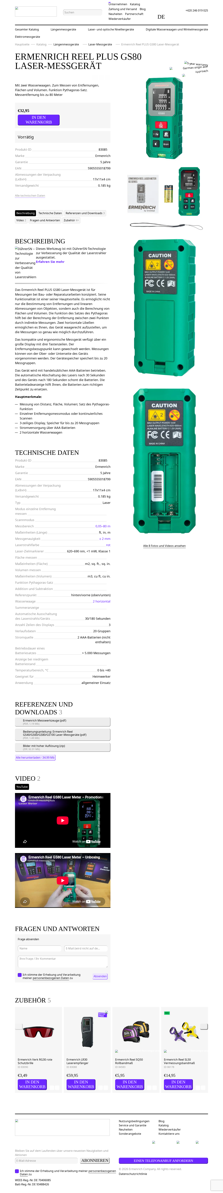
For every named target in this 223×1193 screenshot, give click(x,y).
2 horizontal (101, 601)
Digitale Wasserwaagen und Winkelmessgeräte (177, 29)
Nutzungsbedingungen (134, 1121)
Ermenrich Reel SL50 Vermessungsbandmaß (179, 1061)
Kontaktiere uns (169, 1134)
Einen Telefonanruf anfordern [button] (163, 1161)
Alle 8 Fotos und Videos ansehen (164, 546)
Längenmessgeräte (63, 29)
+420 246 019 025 (197, 10)
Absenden (100, 976)
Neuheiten (115, 14)
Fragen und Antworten (45, 220)
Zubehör (71, 220)
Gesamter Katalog (27, 29)
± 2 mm (104, 539)
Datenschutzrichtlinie (133, 1174)
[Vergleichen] (101, 77)
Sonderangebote (130, 1134)
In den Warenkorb (39, 119)
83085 (103, 149)
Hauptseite (22, 44)
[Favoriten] (183, 16)
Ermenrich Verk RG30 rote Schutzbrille (35, 1061)
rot (108, 545)
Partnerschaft (134, 14)
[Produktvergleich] (173, 16)
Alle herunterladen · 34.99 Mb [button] (35, 757)
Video (21, 220)
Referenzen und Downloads (85, 213)
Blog (143, 9)
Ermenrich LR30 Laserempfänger (78, 1061)
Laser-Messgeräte (100, 44)
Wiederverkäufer (120, 19)
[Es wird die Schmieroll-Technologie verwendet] (121, 1051)
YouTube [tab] (22, 787)
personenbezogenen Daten (51, 978)
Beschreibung (25, 213)
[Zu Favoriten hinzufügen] (95, 77)
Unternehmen (118, 4)
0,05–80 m (102, 526)
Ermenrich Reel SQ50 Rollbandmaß (129, 1061)
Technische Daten (50, 213)
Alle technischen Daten (30, 195)
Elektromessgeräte (27, 37)
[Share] (107, 77)
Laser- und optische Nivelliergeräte (111, 29)
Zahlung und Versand (123, 9)
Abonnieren (94, 1160)
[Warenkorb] (193, 16)
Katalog (135, 4)
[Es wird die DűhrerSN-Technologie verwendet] (194, 72)
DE (161, 17)
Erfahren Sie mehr (50, 262)
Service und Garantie (132, 1125)
